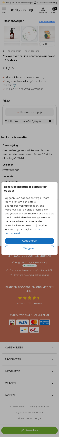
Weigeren (29, 248)
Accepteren (29, 241)
